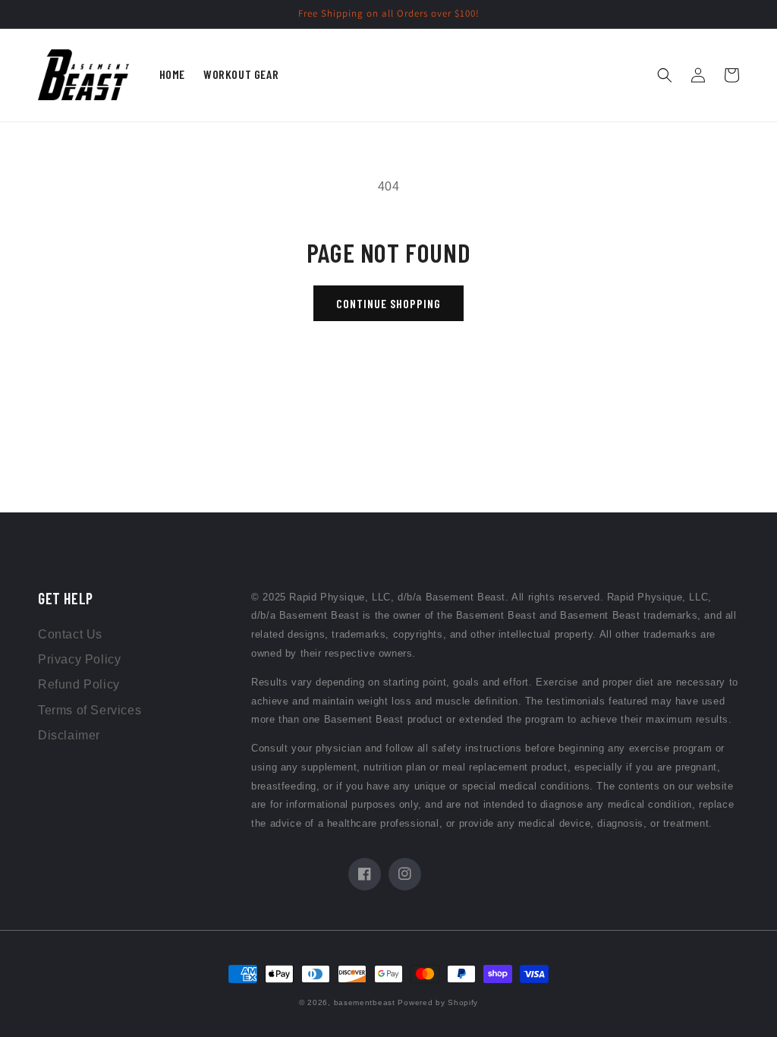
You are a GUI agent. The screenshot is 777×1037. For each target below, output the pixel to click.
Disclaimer (69, 735)
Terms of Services (89, 710)
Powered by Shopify (438, 1002)
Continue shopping (388, 303)
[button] (664, 75)
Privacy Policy (79, 659)
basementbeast (364, 1002)
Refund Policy (79, 684)
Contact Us (70, 634)
